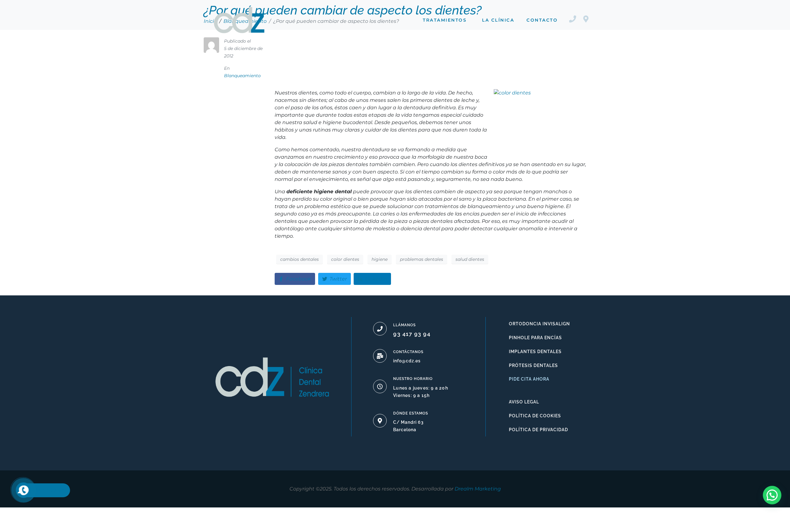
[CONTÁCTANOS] (380, 356)
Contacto (542, 20)
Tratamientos (445, 20)
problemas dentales (421, 259)
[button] (772, 495)
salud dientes (469, 259)
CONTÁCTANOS (408, 352)
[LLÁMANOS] (380, 329)
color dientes (345, 259)
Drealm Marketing (478, 489)
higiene (380, 259)
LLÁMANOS (404, 325)
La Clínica (498, 20)
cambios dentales (299, 259)
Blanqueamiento (242, 75)
